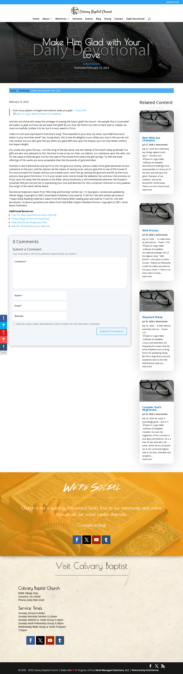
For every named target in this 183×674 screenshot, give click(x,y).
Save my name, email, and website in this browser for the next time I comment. (58, 323)
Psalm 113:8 (164, 242)
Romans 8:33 (155, 155)
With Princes (150, 230)
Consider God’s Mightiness (151, 408)
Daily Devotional (135, 19)
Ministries (60, 19)
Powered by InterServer (145, 670)
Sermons (77, 19)
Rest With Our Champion (151, 139)
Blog (98, 19)
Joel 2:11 (165, 421)
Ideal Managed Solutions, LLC (112, 670)
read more (147, 189)
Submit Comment (112, 331)
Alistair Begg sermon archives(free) (30, 218)
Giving (107, 19)
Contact (118, 19)
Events (89, 19)
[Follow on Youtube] (96, 539)
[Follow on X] (86, 539)
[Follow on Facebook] (77, 539)
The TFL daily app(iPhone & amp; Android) (33, 215)
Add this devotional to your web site (30, 226)
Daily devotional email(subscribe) (29, 222)
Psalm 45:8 (80, 110)
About (45, 19)
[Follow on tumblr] (106, 539)
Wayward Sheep (152, 317)
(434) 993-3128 (172, 2)
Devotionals (91, 64)
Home (36, 19)
